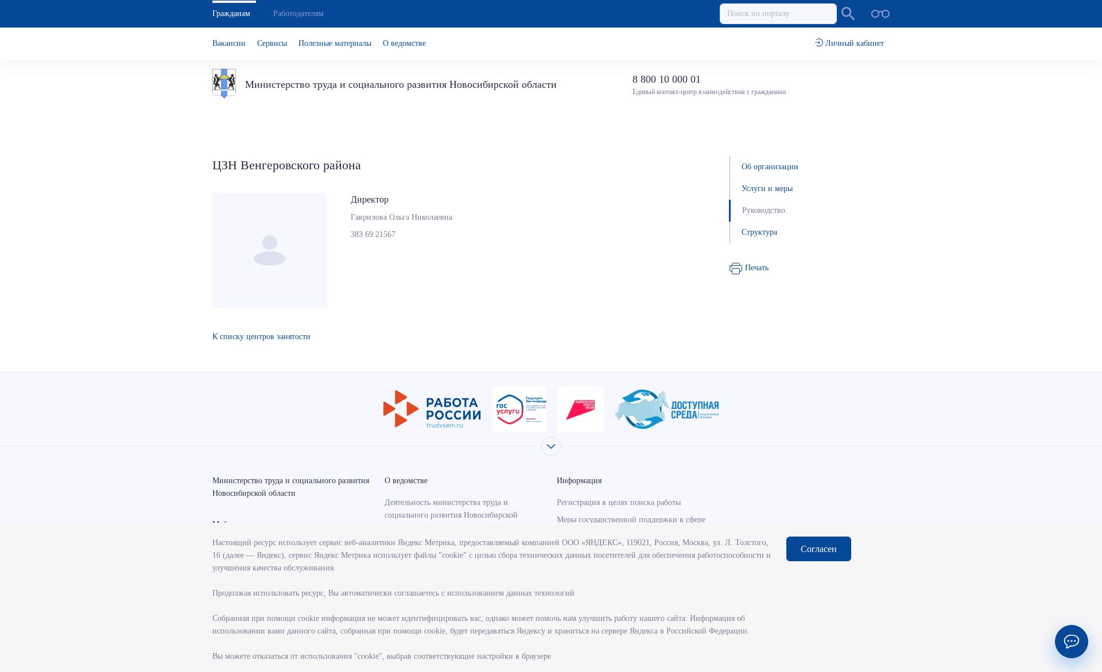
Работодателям (298, 13)
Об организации (770, 166)
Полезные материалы (334, 43)
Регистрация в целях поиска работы (619, 502)
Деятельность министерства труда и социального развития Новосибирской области (451, 515)
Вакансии (229, 43)
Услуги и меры (767, 188)
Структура (759, 232)
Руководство (763, 210)
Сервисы (272, 43)
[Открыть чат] (1071, 641)
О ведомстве (404, 43)
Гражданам (231, 13)
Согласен (819, 549)
